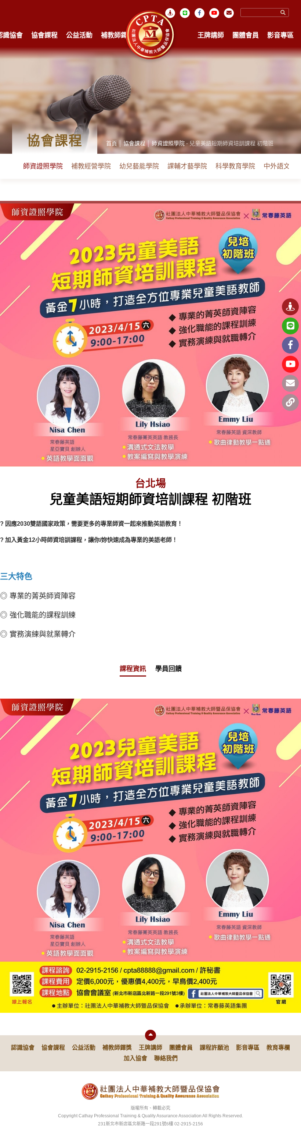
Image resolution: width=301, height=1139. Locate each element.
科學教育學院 (235, 166)
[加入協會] (290, 306)
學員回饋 (168, 669)
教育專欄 (278, 1047)
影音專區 (280, 35)
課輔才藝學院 (187, 166)
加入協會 (135, 1058)
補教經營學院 (91, 166)
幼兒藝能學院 (139, 166)
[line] (185, 13)
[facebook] (290, 345)
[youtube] (214, 13)
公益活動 (79, 35)
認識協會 (23, 1047)
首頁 (111, 143)
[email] (229, 13)
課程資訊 (133, 669)
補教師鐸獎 (117, 35)
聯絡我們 (166, 1058)
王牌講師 (210, 35)
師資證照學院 (168, 143)
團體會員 (245, 35)
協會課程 (44, 35)
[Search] (283, 12)
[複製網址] (290, 402)
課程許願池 (214, 1047)
